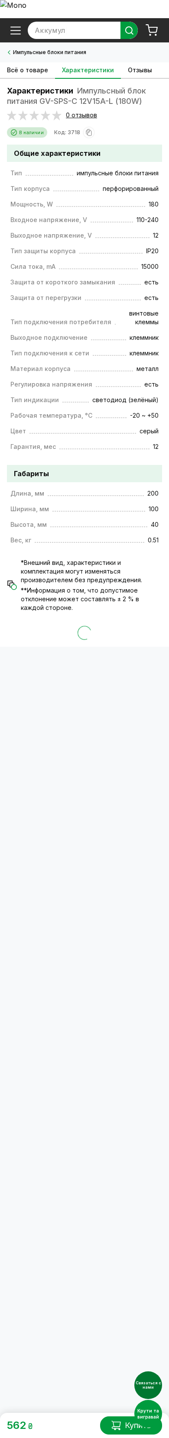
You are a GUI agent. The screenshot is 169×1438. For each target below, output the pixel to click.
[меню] (15, 30)
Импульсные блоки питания (49, 52)
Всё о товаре (27, 70)
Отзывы (140, 70)
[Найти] (129, 30)
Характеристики (88, 70)
